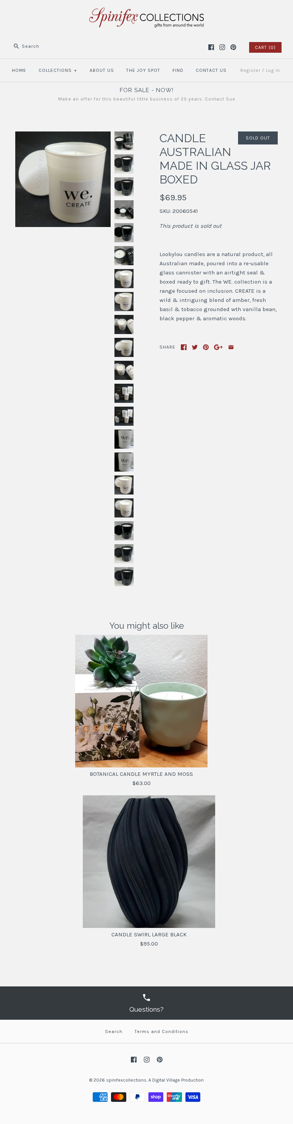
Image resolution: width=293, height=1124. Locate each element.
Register (250, 70)
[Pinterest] (233, 47)
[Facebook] (211, 47)
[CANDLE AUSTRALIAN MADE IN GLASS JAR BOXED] (63, 136)
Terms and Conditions (161, 1031)
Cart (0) (265, 47)
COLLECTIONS (58, 70)
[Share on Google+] (218, 347)
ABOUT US (102, 70)
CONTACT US (211, 70)
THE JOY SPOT (143, 70)
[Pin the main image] (206, 347)
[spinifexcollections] (146, 12)
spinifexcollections (126, 1080)
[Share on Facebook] (184, 347)
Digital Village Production (178, 1080)
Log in (273, 70)
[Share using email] (231, 347)
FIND (178, 70)
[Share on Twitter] (195, 347)
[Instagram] (222, 47)
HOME (19, 70)
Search (113, 1031)
